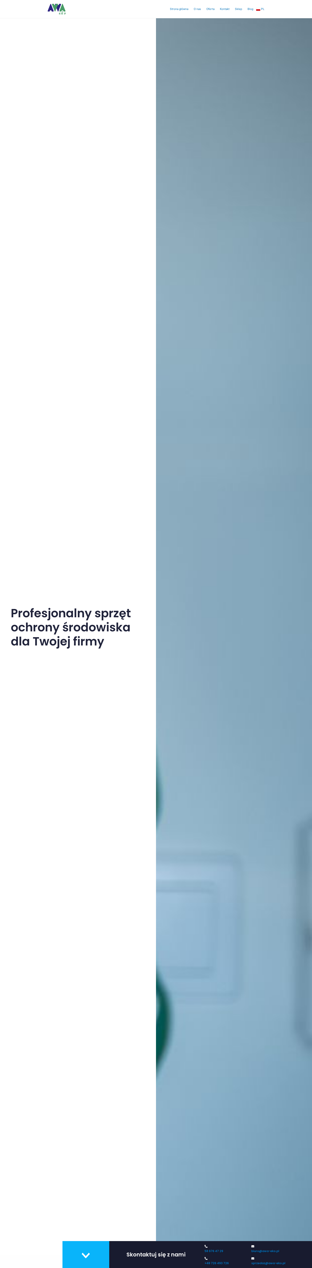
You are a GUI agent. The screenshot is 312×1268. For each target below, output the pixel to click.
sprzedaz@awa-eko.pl (268, 1263)
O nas (197, 9)
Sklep (238, 9)
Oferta (210, 9)
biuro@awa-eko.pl (265, 1251)
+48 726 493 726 (217, 1263)
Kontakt (224, 9)
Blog (250, 9)
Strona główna (179, 9)
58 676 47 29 (214, 1251)
